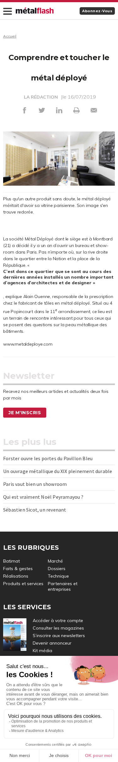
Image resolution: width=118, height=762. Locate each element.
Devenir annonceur (52, 643)
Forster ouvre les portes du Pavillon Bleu (48, 458)
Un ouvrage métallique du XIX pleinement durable (57, 471)
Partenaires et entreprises (62, 586)
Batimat (11, 561)
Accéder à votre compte (58, 620)
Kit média (42, 650)
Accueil (9, 36)
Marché (55, 561)
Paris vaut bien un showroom (35, 484)
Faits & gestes (18, 568)
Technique (58, 576)
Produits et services (23, 583)
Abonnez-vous (97, 11)
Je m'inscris (24, 412)
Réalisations (15, 576)
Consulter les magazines (58, 628)
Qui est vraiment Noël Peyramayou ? (43, 497)
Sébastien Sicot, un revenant (34, 510)
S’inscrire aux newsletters (59, 635)
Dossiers (56, 568)
